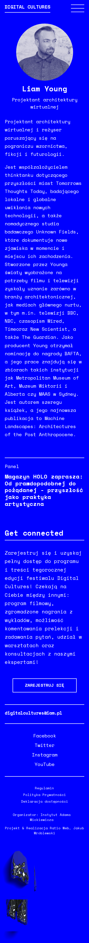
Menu (77, 8)
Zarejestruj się (44, 685)
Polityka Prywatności (44, 794)
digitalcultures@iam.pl (33, 713)
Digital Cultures (27, 7)
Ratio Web (59, 827)
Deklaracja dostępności (44, 801)
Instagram (44, 754)
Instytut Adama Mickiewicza (50, 817)
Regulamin (44, 787)
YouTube (45, 764)
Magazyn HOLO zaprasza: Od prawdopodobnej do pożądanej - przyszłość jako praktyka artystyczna (44, 490)
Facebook (44, 735)
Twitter (45, 745)
